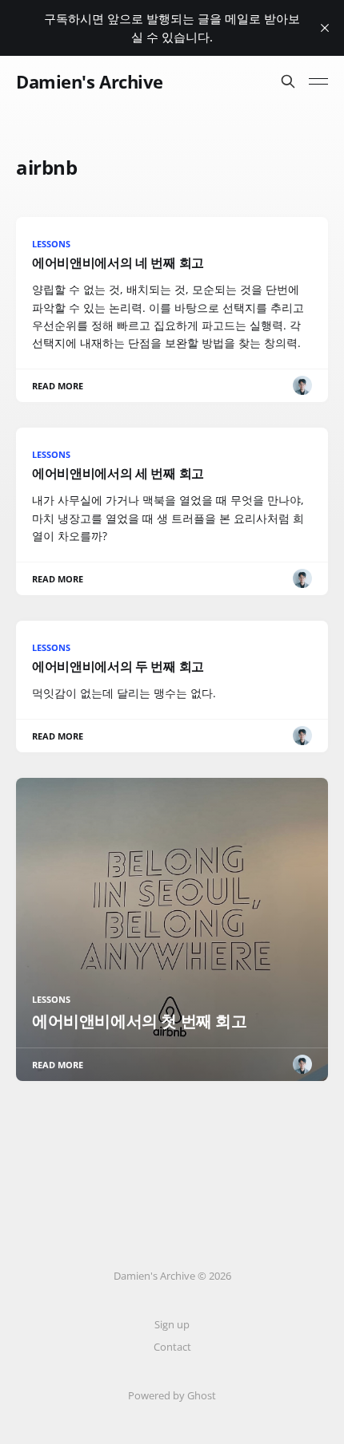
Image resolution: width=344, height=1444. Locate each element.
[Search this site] (288, 81)
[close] (325, 28)
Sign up (172, 1324)
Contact (172, 1346)
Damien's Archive (89, 81)
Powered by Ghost (172, 1395)
